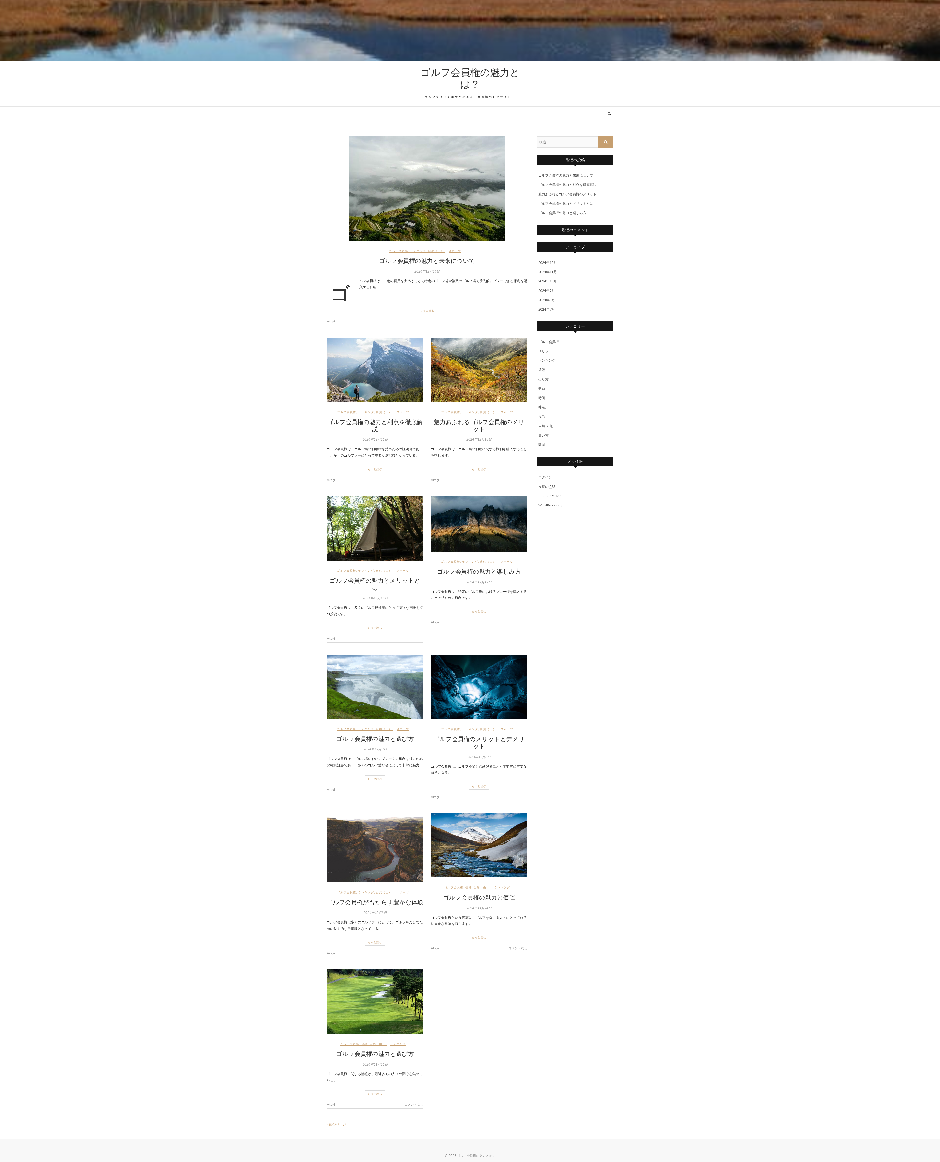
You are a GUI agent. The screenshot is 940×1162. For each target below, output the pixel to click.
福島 (541, 416)
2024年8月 (546, 300)
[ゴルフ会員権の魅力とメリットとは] (375, 528)
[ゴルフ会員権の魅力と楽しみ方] (479, 524)
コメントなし (517, 948)
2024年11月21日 (375, 1064)
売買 (541, 388)
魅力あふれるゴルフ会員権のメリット (479, 425)
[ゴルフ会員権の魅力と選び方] (375, 687)
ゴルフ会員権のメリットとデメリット (479, 742)
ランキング (418, 250)
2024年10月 (547, 281)
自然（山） (436, 250)
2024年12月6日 (479, 757)
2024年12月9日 (375, 749)
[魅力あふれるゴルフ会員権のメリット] (479, 370)
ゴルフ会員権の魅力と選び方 (375, 738)
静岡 (541, 444)
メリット (545, 351)
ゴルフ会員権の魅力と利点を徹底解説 (375, 425)
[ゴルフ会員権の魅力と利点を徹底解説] (375, 370)
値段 (468, 887)
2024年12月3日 (375, 913)
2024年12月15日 (375, 598)
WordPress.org (550, 505)
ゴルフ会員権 (398, 250)
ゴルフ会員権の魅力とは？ (470, 78)
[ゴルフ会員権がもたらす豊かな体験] (375, 847)
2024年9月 (546, 290)
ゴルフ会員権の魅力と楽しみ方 (479, 571)
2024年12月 (547, 262)
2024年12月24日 (427, 271)
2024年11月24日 (479, 908)
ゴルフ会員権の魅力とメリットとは (375, 583)
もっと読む (427, 310)
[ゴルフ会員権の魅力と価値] (479, 845)
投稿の (546, 486)
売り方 (543, 379)
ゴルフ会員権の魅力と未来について (427, 260)
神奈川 (543, 407)
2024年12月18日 (479, 439)
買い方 (543, 435)
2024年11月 (547, 272)
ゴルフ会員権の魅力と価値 (479, 897)
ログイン (545, 477)
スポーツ (455, 250)
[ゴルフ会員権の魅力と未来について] (427, 188)
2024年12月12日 (479, 582)
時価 (541, 398)
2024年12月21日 (375, 439)
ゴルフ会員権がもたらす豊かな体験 (375, 902)
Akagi (331, 321)
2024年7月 (546, 309)
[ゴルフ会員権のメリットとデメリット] (479, 687)
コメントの (550, 496)
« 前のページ (336, 1124)
